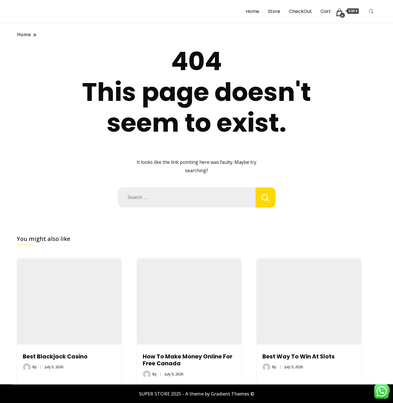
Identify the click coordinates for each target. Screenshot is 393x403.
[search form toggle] (371, 11)
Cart (325, 11)
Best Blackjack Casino (55, 356)
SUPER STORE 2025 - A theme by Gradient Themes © (196, 394)
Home (252, 11)
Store (274, 11)
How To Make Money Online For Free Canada (187, 360)
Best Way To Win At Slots (298, 356)
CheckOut (300, 11)
